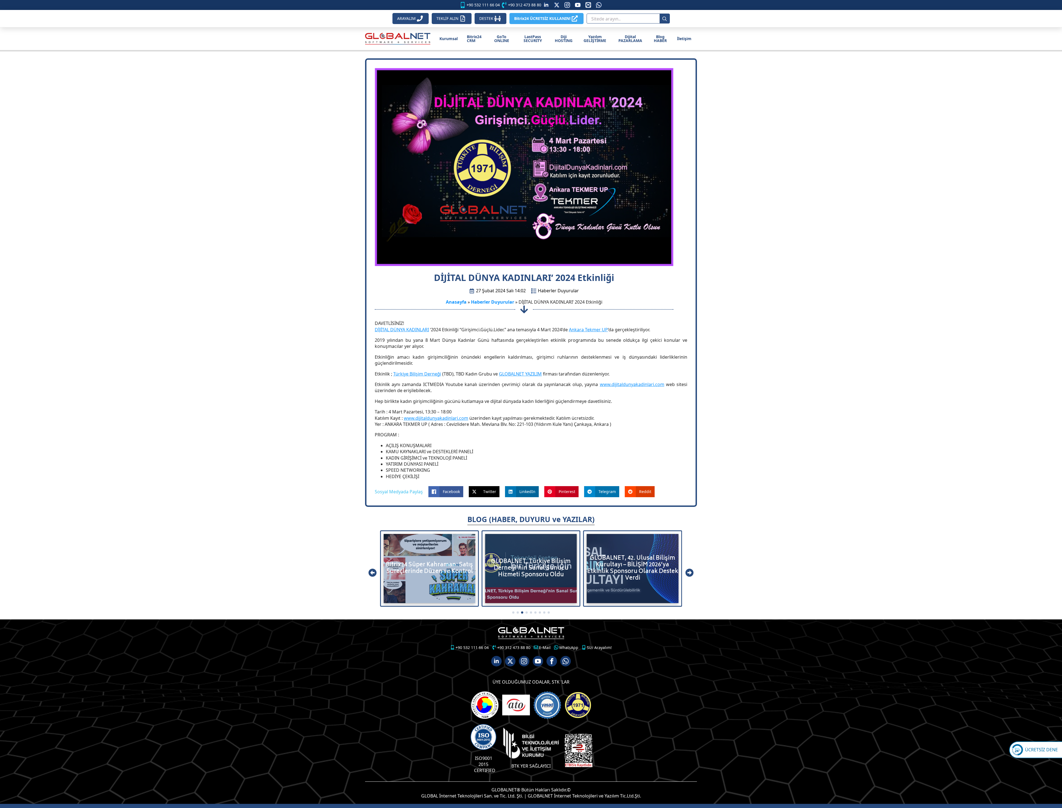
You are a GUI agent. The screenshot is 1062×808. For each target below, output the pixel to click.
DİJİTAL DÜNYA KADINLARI (402, 330)
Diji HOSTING (563, 39)
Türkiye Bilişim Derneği (417, 374)
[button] (372, 573)
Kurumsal (448, 39)
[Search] (665, 19)
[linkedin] (546, 5)
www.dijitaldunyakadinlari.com (632, 384)
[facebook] (551, 661)
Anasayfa (456, 302)
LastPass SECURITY (533, 39)
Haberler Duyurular (558, 291)
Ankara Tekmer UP (588, 330)
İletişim (684, 39)
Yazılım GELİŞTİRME (595, 39)
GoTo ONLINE (501, 39)
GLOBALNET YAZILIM (520, 374)
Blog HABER (660, 39)
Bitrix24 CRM (474, 39)
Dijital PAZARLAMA (630, 39)
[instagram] (567, 5)
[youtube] (577, 5)
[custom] (556, 5)
